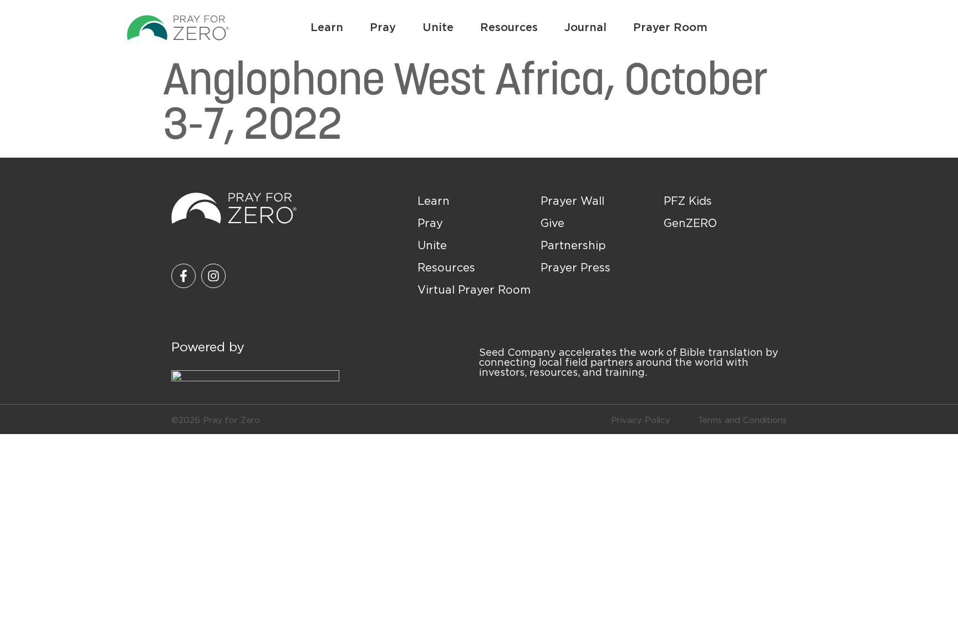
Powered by (207, 347)
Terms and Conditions (742, 419)
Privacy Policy (640, 419)
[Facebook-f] (183, 276)
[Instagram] (213, 276)
